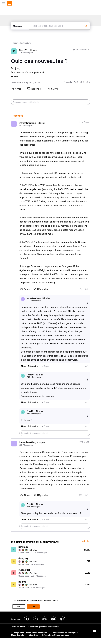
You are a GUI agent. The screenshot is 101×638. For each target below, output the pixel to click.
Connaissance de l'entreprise (65, 632)
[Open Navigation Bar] (4, 3)
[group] (68, 81)
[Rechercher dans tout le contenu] (85, 25)
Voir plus (86, 541)
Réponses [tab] (17, 115)
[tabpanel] (50, 325)
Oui (33, 606)
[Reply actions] (87, 302)
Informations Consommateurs (55, 635)
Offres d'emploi (17, 635)
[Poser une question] (94, 631)
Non (18, 606)
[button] (24, 366)
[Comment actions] (89, 128)
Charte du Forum (18, 626)
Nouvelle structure (22, 42)
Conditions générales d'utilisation (44, 626)
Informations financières (36, 632)
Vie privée (33, 635)
